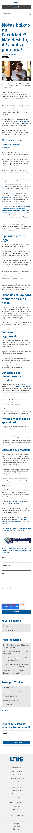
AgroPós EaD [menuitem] (17, 781)
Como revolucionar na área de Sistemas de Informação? (13, 672)
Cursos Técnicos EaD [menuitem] (16, 771)
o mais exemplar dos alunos (16, 501)
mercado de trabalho (11, 692)
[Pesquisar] (30, 14)
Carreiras (8, 688)
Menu (16, 7)
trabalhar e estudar (8, 197)
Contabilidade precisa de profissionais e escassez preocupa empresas (16, 665)
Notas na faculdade (15, 550)
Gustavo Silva (12, 54)
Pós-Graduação (8, 630)
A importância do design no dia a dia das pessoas (15, 652)
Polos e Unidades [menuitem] (16, 803)
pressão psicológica (16, 110)
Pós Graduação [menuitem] (16, 794)
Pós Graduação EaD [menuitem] (17, 775)
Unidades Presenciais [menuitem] (16, 809)
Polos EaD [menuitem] (16, 806)
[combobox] (15, 13)
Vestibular (8, 704)
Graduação (6, 626)
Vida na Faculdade (10, 700)
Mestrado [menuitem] (16, 797)
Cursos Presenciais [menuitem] (16, 787)
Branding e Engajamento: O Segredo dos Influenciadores (15, 646)
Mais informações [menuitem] (16, 815)
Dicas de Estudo (14, 548)
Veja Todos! (5, 710)
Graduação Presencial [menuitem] (16, 790)
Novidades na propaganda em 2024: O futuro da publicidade (16, 659)
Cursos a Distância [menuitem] (16, 768)
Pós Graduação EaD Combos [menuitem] (16, 778)
